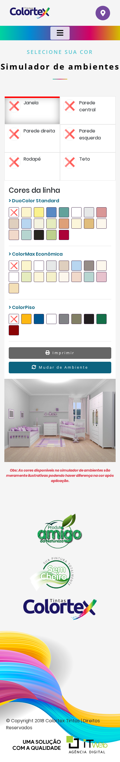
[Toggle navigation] (60, 33)
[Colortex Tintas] (30, 12)
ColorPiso (23, 307)
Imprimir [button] (63, 352)
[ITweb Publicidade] (60, 744)
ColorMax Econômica (37, 254)
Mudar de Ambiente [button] (62, 367)
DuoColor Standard (35, 200)
